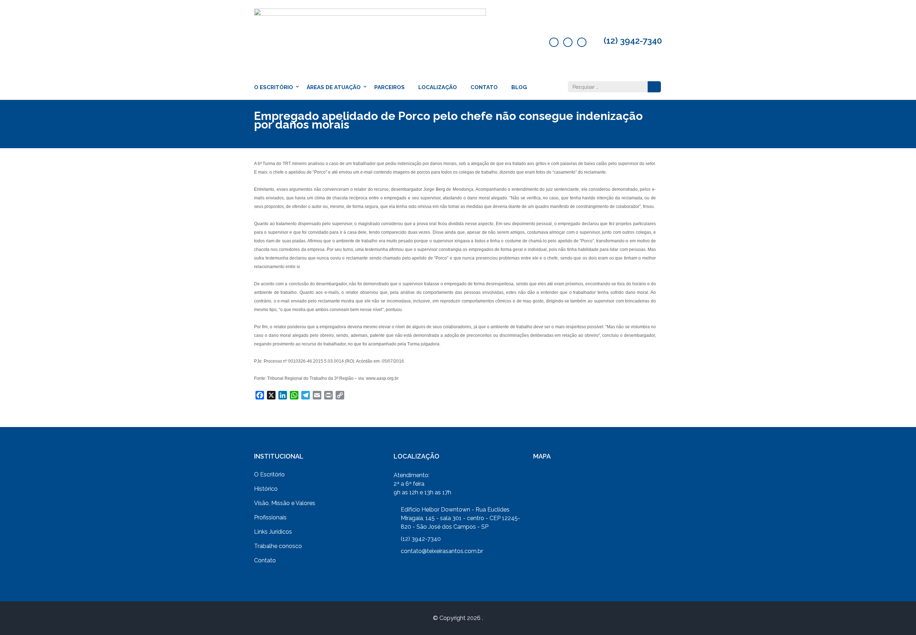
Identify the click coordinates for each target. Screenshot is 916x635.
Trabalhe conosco (278, 546)
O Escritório (273, 87)
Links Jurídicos (273, 531)
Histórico (266, 488)
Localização (437, 87)
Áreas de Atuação (334, 87)
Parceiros (389, 87)
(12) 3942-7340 (633, 41)
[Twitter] (567, 42)
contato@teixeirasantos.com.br (442, 551)
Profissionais (270, 517)
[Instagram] (581, 42)
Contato (484, 87)
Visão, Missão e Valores (284, 503)
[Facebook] (554, 42)
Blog (519, 87)
